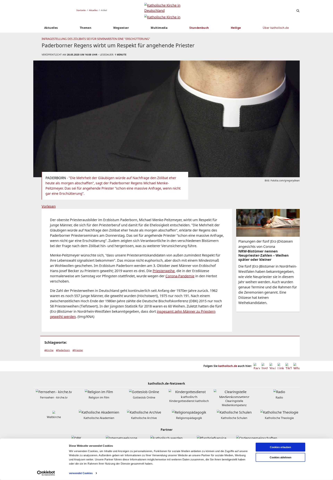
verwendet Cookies (81, 473)
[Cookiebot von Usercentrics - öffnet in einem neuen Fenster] (46, 473)
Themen (85, 28)
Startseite (81, 10)
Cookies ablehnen (280, 457)
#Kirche (48, 350)
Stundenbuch (199, 28)
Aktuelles (93, 10)
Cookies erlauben (280, 447)
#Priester (77, 350)
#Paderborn (63, 350)
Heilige (236, 28)
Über (276, 28)
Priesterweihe (164, 270)
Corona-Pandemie (179, 276)
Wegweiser (121, 28)
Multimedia (159, 28)
